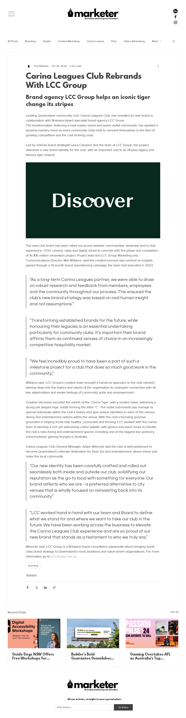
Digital (46, 41)
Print (113, 41)
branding (33, 565)
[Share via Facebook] (27, 587)
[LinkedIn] (175, 11)
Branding (30, 41)
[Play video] (93, 200)
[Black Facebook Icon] (175, 17)
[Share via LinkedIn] (45, 587)
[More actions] (158, 66)
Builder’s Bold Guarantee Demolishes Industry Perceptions (91, 657)
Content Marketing (69, 41)
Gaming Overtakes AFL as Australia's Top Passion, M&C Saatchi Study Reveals (150, 657)
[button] (11, 14)
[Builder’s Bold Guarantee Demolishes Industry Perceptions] (93, 633)
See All (174, 611)
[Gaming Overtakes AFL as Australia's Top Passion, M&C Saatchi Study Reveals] (152, 633)
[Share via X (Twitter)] (36, 587)
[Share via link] (54, 587)
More (155, 41)
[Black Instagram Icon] (175, 22)
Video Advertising (134, 41)
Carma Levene (95, 41)
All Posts (13, 41)
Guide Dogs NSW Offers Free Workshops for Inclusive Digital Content (33, 657)
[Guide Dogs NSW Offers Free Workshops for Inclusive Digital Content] (34, 633)
